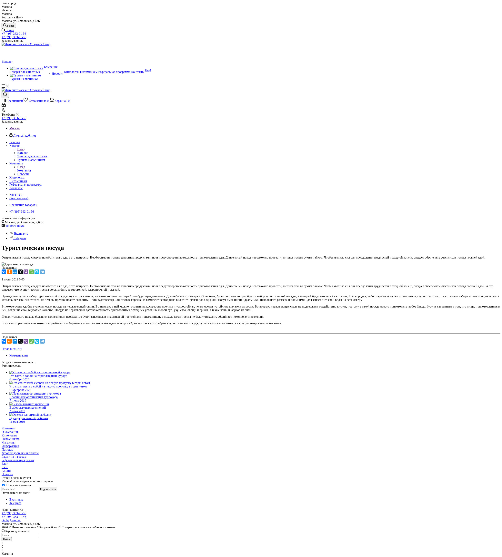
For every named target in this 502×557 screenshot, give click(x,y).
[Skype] (37, 271)
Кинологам (9, 435)
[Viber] (26, 271)
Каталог (22, 152)
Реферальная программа (18, 460)
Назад (21, 149)
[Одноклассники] (9, 271)
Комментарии (18, 355)
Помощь (7, 449)
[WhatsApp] (31, 271)
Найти (6, 539)
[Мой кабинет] (4, 105)
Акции (6, 470)
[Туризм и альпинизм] (26, 75)
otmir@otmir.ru (15, 225)
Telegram (20, 238)
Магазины (8, 442)
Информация (10, 446)
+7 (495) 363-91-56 (14, 33)
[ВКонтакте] (4, 271)
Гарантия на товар (14, 456)
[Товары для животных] (26, 68)
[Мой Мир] (15, 271)
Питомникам (10, 439)
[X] (20, 271)
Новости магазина (18, 485)
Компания (24, 170)
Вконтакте (21, 233)
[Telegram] (42, 271)
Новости (7, 474)
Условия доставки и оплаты (20, 453)
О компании (10, 432)
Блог (5, 463)
